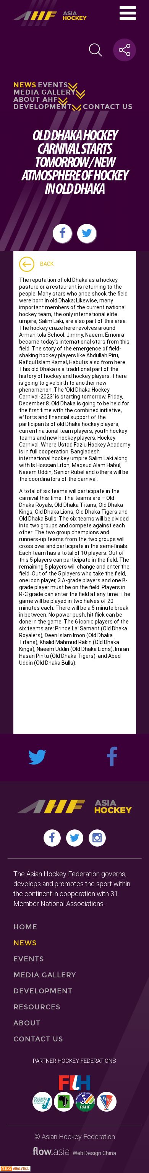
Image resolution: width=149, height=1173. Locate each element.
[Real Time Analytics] (15, 1169)
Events (53, 85)
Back (46, 264)
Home (25, 927)
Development (42, 106)
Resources (37, 1007)
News (24, 85)
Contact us (108, 106)
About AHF (35, 99)
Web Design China (92, 1153)
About (26, 1023)
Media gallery (44, 92)
